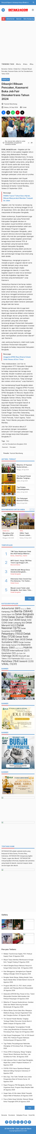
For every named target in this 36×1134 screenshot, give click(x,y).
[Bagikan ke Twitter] (8, 113)
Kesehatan (9, 653)
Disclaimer (11, 1115)
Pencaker (13, 447)
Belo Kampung (29, 19)
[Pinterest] (29, 1122)
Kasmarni (5, 447)
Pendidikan (28, 658)
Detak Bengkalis (16, 574)
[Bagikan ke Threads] (22, 113)
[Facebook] (6, 1122)
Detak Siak (17, 639)
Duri (7, 441)
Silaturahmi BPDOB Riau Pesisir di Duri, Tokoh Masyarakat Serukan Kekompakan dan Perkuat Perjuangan (19, 996)
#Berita (18, 64)
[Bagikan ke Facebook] (4, 113)
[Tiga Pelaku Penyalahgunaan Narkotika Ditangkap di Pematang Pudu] (9, 490)
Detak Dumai (15, 583)
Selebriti (26, 661)
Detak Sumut (13, 645)
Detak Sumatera (17, 640)
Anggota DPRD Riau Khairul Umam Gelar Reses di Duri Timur (17, 358)
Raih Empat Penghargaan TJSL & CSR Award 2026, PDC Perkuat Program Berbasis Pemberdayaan (19, 1037)
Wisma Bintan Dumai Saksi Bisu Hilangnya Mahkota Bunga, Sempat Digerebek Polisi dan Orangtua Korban (18, 1012)
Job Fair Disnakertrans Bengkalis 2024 (14, 444)
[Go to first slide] (33, 510)
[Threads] (14, 1122)
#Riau (31, 64)
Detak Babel (8, 614)
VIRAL (21, 531)
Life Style (21, 653)
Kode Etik (32, 1115)
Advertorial (10, 19)
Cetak (24, 107)
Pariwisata (17, 658)
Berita (12, 556)
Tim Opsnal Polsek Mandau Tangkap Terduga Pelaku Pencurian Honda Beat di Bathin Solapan (18, 1021)
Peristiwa (10, 661)
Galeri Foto (19, 648)
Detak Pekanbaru (12, 632)
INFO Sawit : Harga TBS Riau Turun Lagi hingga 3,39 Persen (21, 563)
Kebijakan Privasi (21, 1115)
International (20, 650)
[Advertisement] (18, 42)
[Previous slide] (31, 510)
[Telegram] (25, 1122)
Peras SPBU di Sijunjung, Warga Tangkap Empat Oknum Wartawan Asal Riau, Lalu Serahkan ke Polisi (17, 1054)
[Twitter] (18, 1122)
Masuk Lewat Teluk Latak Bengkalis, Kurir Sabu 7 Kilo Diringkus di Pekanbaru (21, 590)
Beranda (4, 1115)
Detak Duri (5, 79)
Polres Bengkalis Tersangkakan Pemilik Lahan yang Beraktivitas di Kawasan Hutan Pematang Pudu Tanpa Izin (18, 1029)
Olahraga (10, 655)
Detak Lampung (16, 623)
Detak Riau (18, 556)
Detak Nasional (13, 627)
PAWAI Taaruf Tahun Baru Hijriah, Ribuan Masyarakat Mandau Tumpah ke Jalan (18, 198)
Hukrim (25, 556)
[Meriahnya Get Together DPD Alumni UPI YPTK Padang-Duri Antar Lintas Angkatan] (9, 521)
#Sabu (25, 64)
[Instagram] (10, 1122)
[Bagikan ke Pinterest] (18, 113)
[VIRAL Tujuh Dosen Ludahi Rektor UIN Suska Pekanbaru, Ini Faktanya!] (26, 521)
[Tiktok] (22, 1122)
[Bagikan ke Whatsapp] (13, 113)
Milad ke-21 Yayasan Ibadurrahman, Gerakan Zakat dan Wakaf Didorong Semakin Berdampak (19, 1004)
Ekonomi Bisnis (15, 565)
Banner (19, 19)
